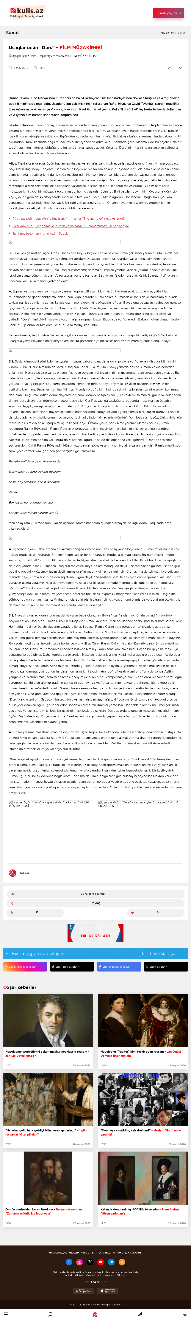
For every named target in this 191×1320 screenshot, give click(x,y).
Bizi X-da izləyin (158, 966)
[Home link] (95, 1314)
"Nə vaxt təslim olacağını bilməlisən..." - (68, 218)
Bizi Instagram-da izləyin (22, 966)
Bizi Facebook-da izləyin (116, 966)
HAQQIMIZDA (58, 1252)
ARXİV (85, 1252)
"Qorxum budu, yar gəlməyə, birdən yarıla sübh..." (70, 226)
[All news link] (185, 1314)
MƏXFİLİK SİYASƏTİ (129, 1252)
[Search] (50, 1314)
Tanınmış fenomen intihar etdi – (40, 233)
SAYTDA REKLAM (103, 1252)
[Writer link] (140, 1314)
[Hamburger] (6, 1314)
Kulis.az (24, 873)
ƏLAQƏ (74, 1252)
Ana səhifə (167, 32)
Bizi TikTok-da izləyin (67, 966)
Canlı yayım (167, 13)
